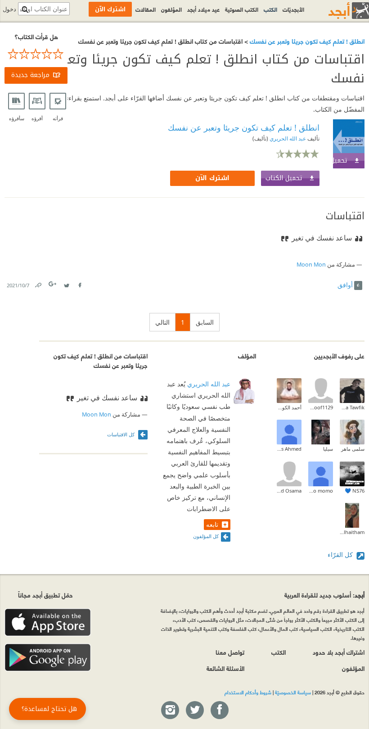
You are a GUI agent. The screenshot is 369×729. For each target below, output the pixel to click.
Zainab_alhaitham (352, 532)
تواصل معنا (230, 651)
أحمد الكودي (289, 407)
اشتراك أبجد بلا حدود (338, 651)
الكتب (270, 9)
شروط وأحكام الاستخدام (248, 692)
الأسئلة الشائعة (225, 668)
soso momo (320, 490)
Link (37, 283)
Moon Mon (311, 264)
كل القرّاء (341, 554)
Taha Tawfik (352, 407)
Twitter (66, 283)
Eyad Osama (289, 490)
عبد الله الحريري (287, 138)
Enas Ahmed (289, 448)
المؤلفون (171, 9)
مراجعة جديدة (30, 75)
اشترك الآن (212, 178)
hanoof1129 (320, 407)
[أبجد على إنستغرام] (169, 710)
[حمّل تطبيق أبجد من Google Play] (47, 657)
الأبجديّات (293, 9)
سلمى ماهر (352, 448)
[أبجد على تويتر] (194, 710)
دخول (9, 9)
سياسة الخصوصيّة (293, 692)
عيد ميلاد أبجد (203, 9)
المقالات (145, 9)
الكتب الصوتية (241, 9)
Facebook (79, 283)
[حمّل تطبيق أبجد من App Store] (47, 622)
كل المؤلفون (206, 536)
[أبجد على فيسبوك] (219, 710)
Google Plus (53, 284)
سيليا (328, 448)
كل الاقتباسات (121, 434)
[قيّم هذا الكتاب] (36, 54)
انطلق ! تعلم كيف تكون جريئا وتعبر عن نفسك (306, 40)
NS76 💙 (354, 490)
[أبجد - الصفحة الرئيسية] (337, 10)
